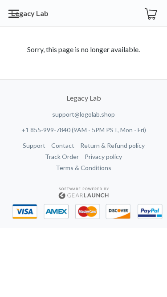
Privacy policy (103, 156)
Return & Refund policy (112, 145)
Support (34, 145)
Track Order (62, 156)
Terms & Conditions (83, 167)
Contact (62, 145)
